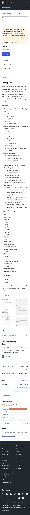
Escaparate (19, 446)
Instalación (6, 68)
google (26, 387)
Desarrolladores (6, 466)
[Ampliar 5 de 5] (26, 319)
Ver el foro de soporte (8, 436)
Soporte (5, 77)
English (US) (25, 380)
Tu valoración (6, 423)
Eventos (18, 463)
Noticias (4, 449)
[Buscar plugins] (19, 13)
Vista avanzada (6, 396)
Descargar (6, 54)
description (20, 387)
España (8, 490)
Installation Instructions (9, 335)
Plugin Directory (6, 7)
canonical (25, 384)
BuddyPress (6, 482)
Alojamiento (5, 452)
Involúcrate (19, 460)
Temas (18, 449)
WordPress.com (7, 474)
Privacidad (5, 454)
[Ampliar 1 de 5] (12, 300)
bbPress (5, 480)
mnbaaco (7, 49)
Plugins (18, 452)
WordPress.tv (7, 468)
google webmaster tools (21, 391)
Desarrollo (6, 73)
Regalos (19, 468)
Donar (18, 466)
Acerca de (5, 446)
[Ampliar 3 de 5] (26, 300)
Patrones (18, 454)
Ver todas (25, 423)
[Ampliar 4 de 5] (26, 309)
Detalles (5, 60)
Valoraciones (7, 64)
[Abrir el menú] (27, 2)
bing (21, 384)
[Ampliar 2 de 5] (12, 313)
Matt (4, 477)
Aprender (4, 460)
